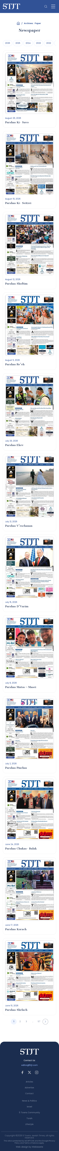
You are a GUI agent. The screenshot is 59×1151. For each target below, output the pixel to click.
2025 (17, 43)
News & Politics (29, 1100)
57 (39, 1021)
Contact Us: (29, 1060)
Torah (29, 1118)
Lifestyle (29, 1124)
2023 (38, 43)
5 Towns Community (29, 1112)
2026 (7, 43)
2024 (28, 43)
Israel (29, 1106)
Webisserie (37, 1146)
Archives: (32, 23)
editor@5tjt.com (29, 1065)
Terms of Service (31, 1143)
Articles (29, 1081)
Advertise (29, 1087)
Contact (29, 1093)
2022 (48, 43)
